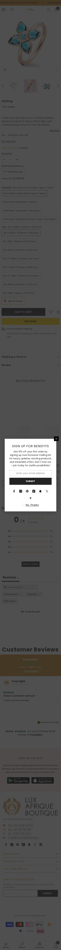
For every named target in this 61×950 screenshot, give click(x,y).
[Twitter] (47, 491)
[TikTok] (33, 491)
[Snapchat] (40, 491)
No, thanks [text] (32, 505)
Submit (30, 481)
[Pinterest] (27, 491)
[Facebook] (14, 491)
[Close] (56, 438)
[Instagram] (20, 491)
